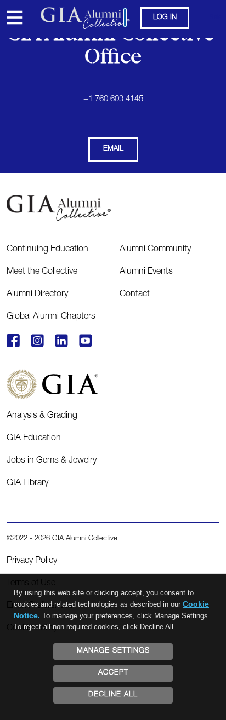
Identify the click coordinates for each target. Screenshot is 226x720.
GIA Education (34, 438)
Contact (135, 294)
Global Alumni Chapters (51, 317)
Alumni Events (146, 272)
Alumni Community (155, 249)
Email (113, 149)
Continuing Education (47, 249)
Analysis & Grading (42, 416)
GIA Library (27, 483)
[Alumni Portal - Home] (113, 18)
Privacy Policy (32, 561)
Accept (113, 673)
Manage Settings (113, 651)
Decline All (113, 695)
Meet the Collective (42, 272)
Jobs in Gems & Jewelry (52, 461)
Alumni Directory (37, 294)
